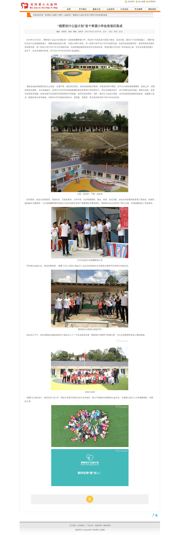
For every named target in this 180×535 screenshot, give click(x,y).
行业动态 (124, 9)
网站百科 (152, 9)
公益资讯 (110, 9)
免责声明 (98, 525)
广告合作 (89, 525)
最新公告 (97, 9)
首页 (69, 9)
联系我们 (152, 2)
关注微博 (138, 9)
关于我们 (83, 9)
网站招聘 (106, 525)
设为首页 (131, 2)
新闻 (60, 15)
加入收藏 (141, 2)
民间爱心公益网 (51, 15)
